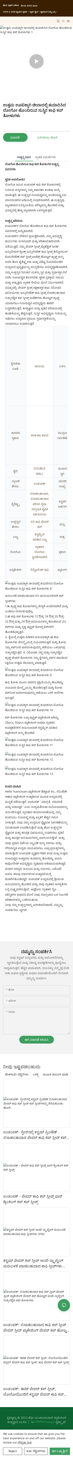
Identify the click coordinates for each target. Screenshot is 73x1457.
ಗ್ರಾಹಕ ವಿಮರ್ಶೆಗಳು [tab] (45, 157)
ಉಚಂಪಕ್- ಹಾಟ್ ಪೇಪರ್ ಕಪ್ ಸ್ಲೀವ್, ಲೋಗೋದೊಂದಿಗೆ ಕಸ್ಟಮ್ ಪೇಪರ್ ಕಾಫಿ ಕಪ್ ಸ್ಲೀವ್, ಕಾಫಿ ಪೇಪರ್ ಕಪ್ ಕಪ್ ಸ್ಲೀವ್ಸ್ (33, 1392)
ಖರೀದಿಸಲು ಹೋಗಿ (47, 137)
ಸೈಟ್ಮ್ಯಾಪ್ (60, 1422)
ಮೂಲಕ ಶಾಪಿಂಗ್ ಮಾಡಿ (55, 1074)
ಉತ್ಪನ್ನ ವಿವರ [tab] (24, 157)
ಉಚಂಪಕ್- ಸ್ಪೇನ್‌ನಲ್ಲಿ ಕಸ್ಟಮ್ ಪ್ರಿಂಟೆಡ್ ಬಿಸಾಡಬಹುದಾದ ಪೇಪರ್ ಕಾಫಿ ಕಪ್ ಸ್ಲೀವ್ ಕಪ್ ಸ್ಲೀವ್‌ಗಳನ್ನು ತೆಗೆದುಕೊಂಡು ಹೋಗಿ (34, 1135)
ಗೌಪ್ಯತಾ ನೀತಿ (24, 1442)
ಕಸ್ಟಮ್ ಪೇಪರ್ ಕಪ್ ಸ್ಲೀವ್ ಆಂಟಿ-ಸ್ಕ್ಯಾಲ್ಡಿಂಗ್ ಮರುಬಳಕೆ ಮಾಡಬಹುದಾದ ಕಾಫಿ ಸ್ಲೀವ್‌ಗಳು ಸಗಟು (33, 1263)
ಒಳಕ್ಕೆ (36, 1074)
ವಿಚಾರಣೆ (15, 137)
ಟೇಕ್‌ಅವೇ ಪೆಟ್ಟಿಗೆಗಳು (17, 1074)
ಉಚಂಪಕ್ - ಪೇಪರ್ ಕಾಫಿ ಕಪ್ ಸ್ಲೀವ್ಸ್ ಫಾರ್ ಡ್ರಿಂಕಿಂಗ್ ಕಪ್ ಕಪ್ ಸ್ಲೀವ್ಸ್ (32, 1199)
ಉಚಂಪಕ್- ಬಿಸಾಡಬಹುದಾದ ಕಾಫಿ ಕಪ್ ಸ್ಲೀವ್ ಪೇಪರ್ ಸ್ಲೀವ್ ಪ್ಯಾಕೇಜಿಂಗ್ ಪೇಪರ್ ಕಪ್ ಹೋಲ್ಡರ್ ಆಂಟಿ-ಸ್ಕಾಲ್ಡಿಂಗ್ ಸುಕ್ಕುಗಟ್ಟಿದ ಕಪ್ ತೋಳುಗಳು (36, 1328)
